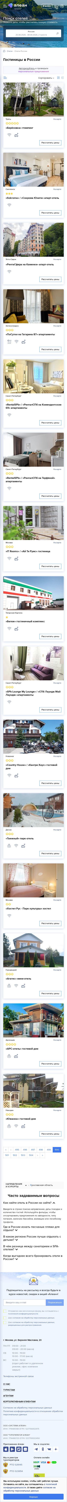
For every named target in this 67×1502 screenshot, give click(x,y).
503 (23, 1155)
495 (17, 1149)
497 (33, 1149)
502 (15, 1155)
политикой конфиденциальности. (23, 1314)
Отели (10, 51)
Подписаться (55, 1302)
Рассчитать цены (50, 142)
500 (57, 1149)
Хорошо (33, 1497)
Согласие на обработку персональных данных (27, 1407)
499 (49, 1149)
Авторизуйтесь (27, 68)
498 (41, 1149)
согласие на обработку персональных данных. (34, 1318)
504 (31, 1155)
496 (25, 1149)
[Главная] (4, 51)
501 (7, 1155)
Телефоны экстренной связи (18, 1376)
